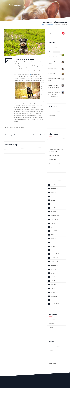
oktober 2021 (54, 219)
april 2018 (53, 284)
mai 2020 (53, 234)
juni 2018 (53, 277)
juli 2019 (53, 242)
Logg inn (51, 350)
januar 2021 (54, 231)
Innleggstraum (52, 354)
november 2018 (55, 257)
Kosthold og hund (51, 73)
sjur (49, 66)
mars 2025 (53, 185)
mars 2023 (53, 208)
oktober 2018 (54, 261)
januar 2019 (54, 250)
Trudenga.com (15, 5)
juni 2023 (53, 200)
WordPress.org (52, 363)
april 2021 (53, 227)
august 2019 (54, 238)
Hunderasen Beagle (38, 135)
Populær (56, 52)
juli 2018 (53, 273)
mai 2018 (53, 281)
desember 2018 (55, 254)
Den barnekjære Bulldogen (12, 135)
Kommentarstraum (53, 359)
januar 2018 (54, 296)
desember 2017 (55, 300)
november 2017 (55, 304)
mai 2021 (53, 223)
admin (50, 59)
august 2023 (54, 192)
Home (43, 24)
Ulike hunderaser (49, 24)
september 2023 (55, 188)
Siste (50, 51)
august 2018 (54, 269)
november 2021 (55, 215)
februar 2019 (54, 246)
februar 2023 (54, 211)
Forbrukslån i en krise (52, 68)
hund (30, 74)
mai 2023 (53, 204)
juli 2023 (53, 196)
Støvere (51, 119)
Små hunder (52, 115)
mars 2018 (53, 288)
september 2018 (55, 265)
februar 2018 (54, 292)
